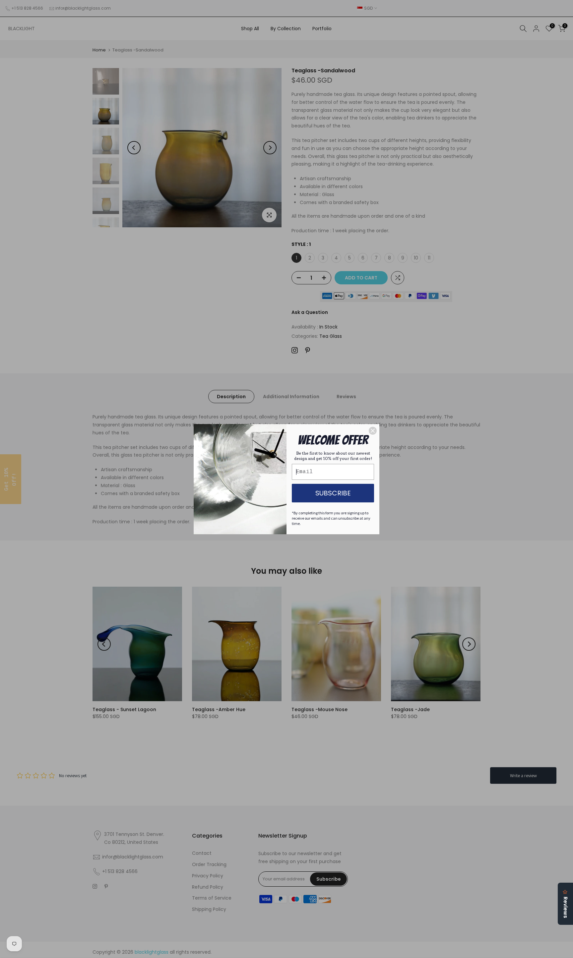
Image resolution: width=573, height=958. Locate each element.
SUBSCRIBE (333, 493)
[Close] (373, 431)
